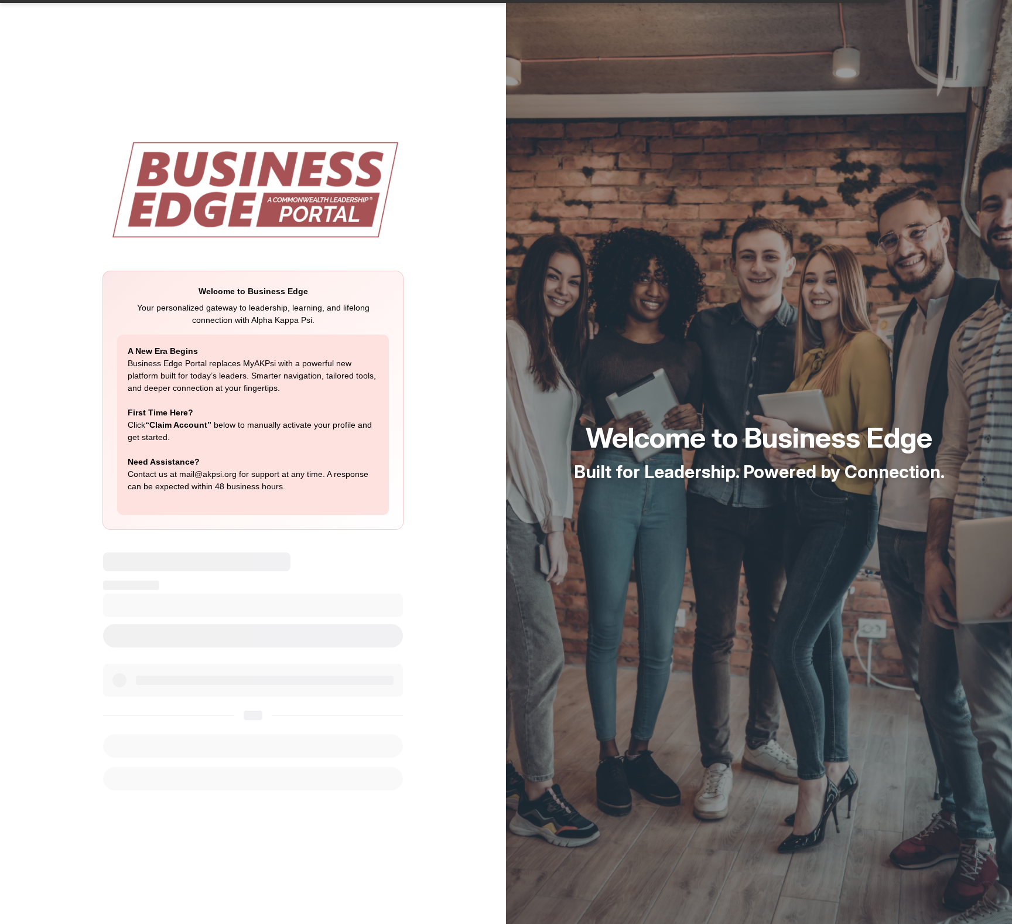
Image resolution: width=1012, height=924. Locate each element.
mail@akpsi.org (208, 474)
